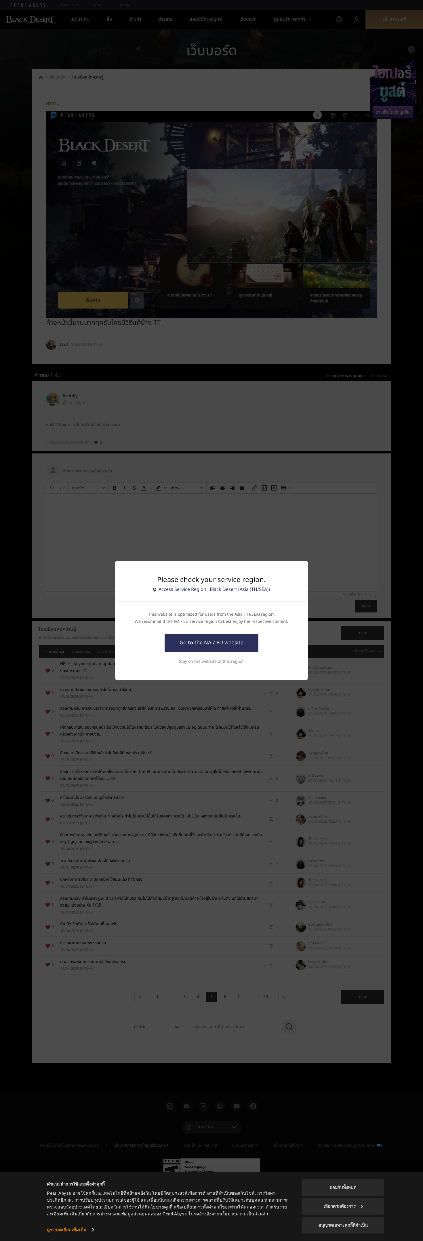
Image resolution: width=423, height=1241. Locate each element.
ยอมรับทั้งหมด (343, 1187)
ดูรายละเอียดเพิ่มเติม (66, 1229)
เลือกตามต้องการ (340, 1206)
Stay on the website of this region (211, 661)
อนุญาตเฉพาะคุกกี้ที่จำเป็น (343, 1225)
